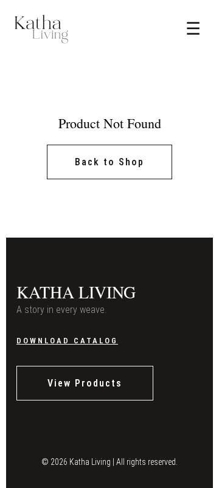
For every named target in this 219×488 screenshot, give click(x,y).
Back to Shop (109, 162)
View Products (84, 383)
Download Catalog (67, 341)
